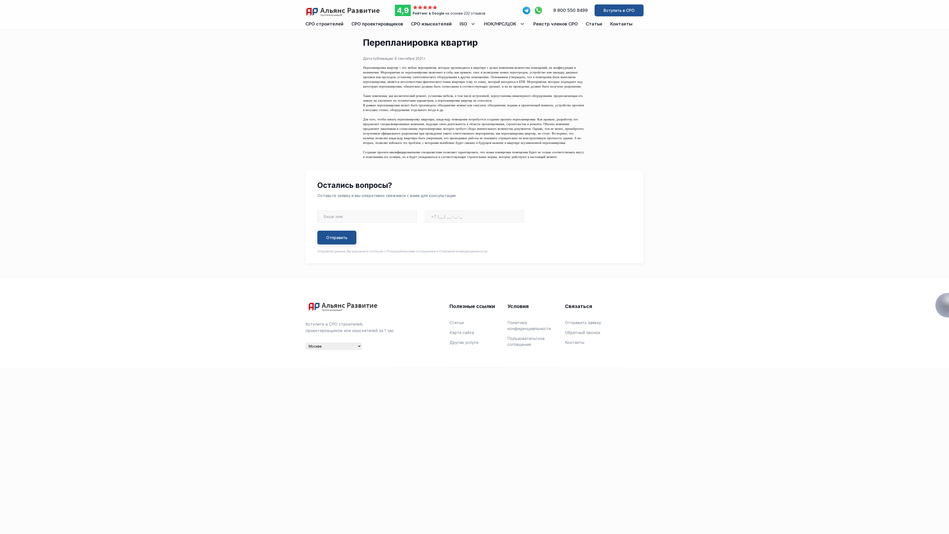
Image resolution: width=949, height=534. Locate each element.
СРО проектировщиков (377, 23)
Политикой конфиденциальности (463, 251)
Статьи (594, 23)
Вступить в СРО (619, 10)
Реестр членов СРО (555, 23)
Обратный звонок (582, 332)
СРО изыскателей (431, 23)
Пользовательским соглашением (411, 251)
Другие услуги (464, 342)
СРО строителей (324, 23)
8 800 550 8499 (570, 10)
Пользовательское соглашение (526, 341)
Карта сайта (462, 332)
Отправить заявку (583, 322)
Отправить (336, 237)
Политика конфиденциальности (529, 325)
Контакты (621, 23)
